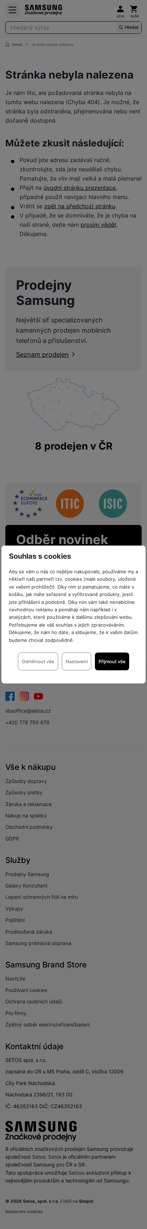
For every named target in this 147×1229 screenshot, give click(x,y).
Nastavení (77, 661)
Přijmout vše (112, 661)
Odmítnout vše (38, 661)
